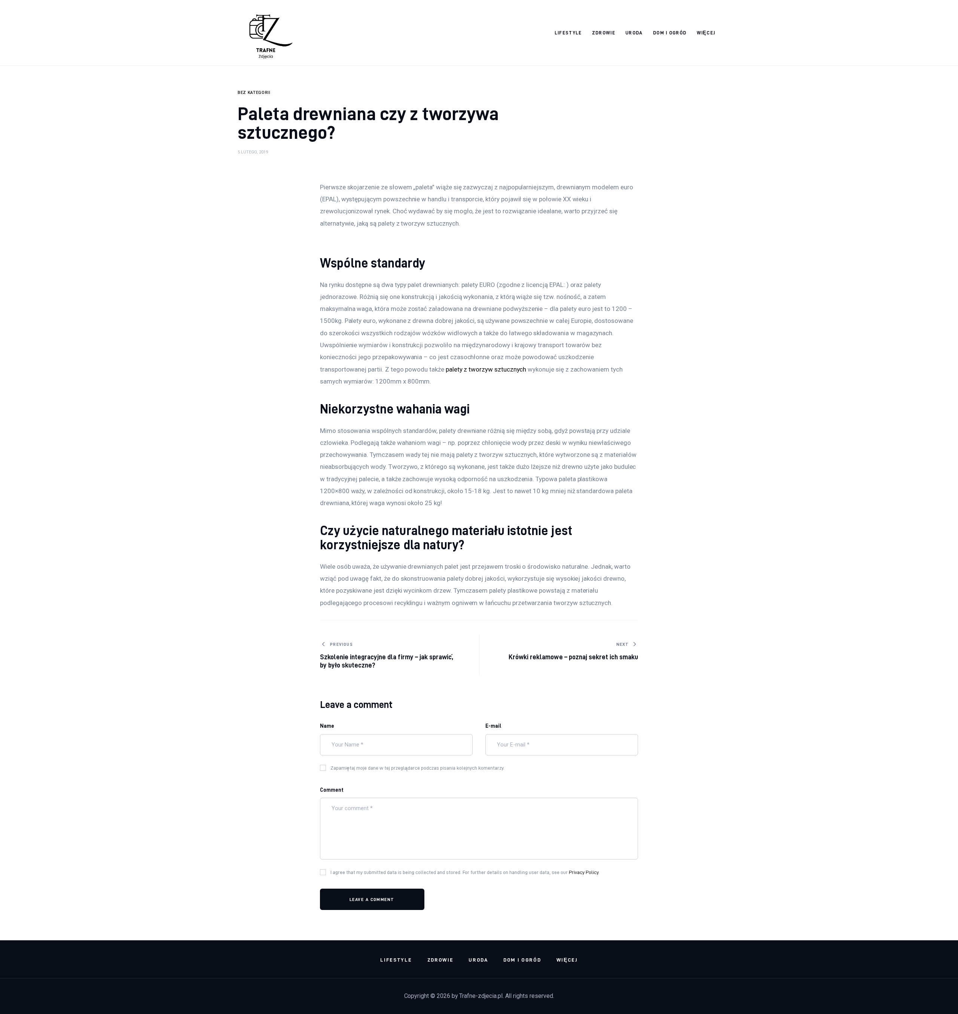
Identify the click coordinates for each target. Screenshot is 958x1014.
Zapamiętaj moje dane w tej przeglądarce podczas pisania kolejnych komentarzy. (417, 767)
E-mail (493, 726)
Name (327, 726)
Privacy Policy (583, 872)
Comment (332, 790)
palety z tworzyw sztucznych (486, 369)
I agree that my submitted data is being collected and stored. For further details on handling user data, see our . (464, 872)
